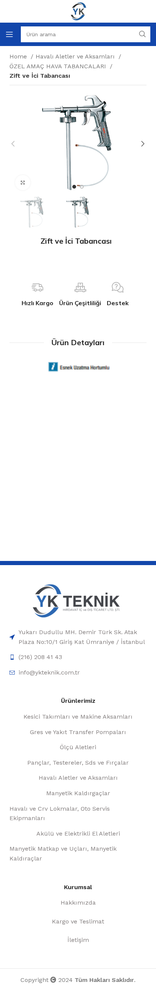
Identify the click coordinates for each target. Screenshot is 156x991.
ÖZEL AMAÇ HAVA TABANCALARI (58, 66)
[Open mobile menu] (9, 34)
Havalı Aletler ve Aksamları (76, 56)
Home (19, 56)
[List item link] (78, 637)
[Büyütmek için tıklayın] (22, 182)
